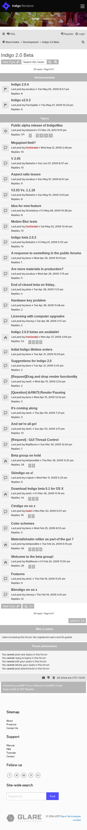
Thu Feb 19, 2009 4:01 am (51, 594)
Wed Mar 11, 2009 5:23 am (51, 477)
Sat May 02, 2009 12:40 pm (56, 226)
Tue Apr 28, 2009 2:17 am (51, 321)
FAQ (8, 749)
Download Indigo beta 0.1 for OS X (37, 488)
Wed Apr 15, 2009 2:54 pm (50, 381)
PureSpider (31, 105)
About (9, 720)
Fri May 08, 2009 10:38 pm (56, 210)
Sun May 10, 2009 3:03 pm (53, 195)
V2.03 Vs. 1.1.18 (23, 190)
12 (51, 135)
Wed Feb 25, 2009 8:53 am (50, 528)
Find (52, 796)
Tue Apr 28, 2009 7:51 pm (48, 289)
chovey (29, 321)
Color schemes (22, 523)
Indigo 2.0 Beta (17, 55)
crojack (29, 477)
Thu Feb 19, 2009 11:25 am (50, 578)
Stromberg (31, 210)
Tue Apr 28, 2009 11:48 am (49, 305)
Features (18, 574)
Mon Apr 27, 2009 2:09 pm (56, 337)
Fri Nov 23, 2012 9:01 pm (52, 130)
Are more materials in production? (37, 269)
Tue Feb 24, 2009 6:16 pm (57, 544)
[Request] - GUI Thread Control (34, 439)
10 (41, 135)
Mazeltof (29, 689)
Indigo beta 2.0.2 (23, 237)
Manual (10, 745)
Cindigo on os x (23, 506)
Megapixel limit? (23, 142)
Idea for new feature (26, 206)
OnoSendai (31, 147)
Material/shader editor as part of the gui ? (42, 539)
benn (28, 258)
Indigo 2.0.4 (20, 84)
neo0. (28, 381)
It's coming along (24, 408)
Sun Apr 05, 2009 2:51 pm (50, 428)
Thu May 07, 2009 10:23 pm (57, 105)
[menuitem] (11, 34)
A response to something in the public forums (46, 253)
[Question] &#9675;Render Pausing (38, 392)
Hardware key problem (28, 300)
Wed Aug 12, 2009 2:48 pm (56, 147)
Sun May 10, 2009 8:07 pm (53, 179)
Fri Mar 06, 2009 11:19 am (50, 493)
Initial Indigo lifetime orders (31, 349)
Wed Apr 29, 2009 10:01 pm (50, 258)
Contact (10, 756)
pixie (28, 289)
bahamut (30, 130)
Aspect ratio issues (26, 174)
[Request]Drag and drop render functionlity (44, 376)
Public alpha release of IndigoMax (37, 125)
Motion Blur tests (24, 221)
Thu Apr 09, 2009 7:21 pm (50, 413)
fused (28, 511)
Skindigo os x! (22, 473)
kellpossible (32, 460)
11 (46, 135)
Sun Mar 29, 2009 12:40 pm (56, 444)
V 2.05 (15, 158)
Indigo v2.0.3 (21, 100)
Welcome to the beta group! (32, 556)
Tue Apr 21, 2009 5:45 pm (49, 365)
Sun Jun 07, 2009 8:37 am (53, 163)
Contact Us (12, 728)
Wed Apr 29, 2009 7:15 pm (53, 273)
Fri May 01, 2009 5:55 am (53, 242)
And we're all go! (24, 424)
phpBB (20, 685)
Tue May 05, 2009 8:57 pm (53, 89)
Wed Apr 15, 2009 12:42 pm (50, 397)
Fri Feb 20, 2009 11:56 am (55, 561)
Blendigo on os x (24, 589)
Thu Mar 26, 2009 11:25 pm (58, 460)
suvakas (30, 89)
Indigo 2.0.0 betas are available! (35, 332)
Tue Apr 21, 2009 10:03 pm (49, 354)
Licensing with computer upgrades (38, 316)
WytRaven (31, 444)
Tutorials (11, 752)
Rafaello (30, 163)
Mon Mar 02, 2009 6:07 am (50, 511)
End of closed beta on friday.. (33, 284)
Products (11, 724)
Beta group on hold (26, 455)
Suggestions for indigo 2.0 (31, 361)
